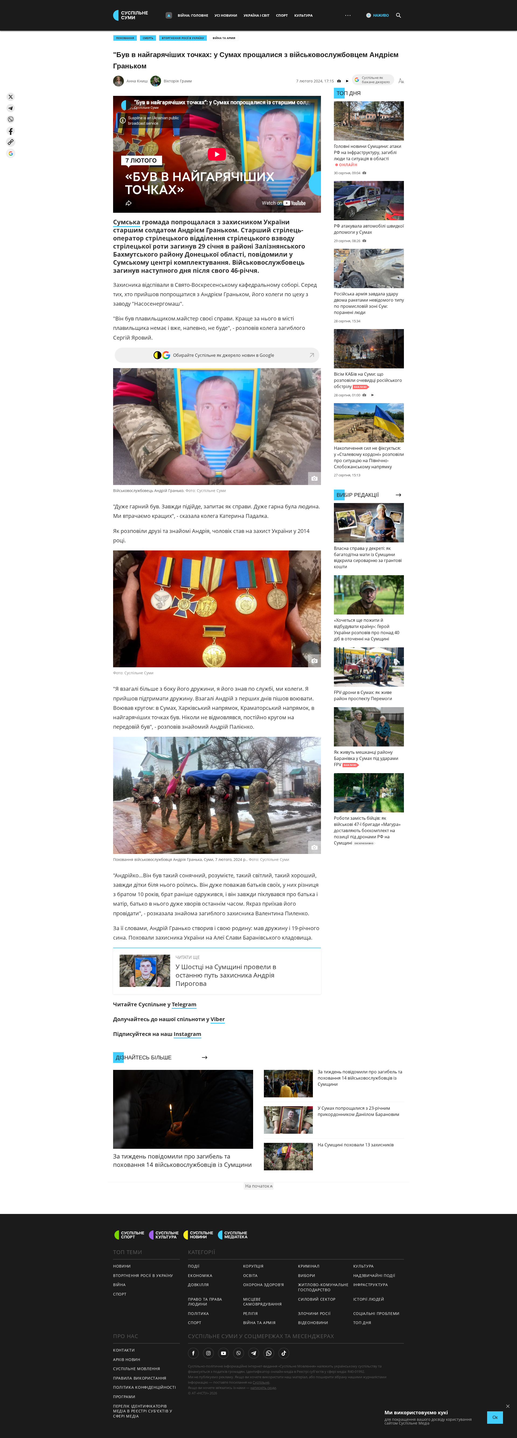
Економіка (200, 1275)
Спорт (282, 15)
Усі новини (226, 15)
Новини (122, 1266)
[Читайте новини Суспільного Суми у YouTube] (223, 1353)
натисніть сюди (263, 1387)
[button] (10, 97)
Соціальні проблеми (376, 1313)
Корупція (253, 1266)
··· (348, 15)
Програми (124, 1396)
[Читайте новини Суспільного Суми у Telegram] (253, 1353)
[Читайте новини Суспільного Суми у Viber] (238, 1353)
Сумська (126, 222)
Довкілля (198, 1284)
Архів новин (126, 1359)
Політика (198, 1313)
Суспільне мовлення (136, 1368)
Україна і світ (257, 15)
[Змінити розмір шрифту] (401, 81)
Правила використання (139, 1378)
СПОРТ (120, 1294)
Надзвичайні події (374, 1275)
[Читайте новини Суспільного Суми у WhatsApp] (268, 1353)
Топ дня (362, 1322)
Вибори (306, 1275)
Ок (495, 1417)
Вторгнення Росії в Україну (183, 38)
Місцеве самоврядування (262, 1302)
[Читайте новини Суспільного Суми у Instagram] (208, 1353)
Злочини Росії (314, 1313)
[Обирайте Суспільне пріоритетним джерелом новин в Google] (10, 153)
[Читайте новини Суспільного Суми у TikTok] (283, 1353)
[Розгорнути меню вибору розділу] (169, 15)
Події (194, 1266)
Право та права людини (205, 1302)
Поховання (125, 38)
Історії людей (368, 1299)
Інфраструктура (370, 1284)
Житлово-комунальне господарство (323, 1287)
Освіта (250, 1275)
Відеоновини (313, 1322)
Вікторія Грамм (178, 80)
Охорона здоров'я (263, 1284)
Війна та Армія (224, 38)
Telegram (184, 1004)
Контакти (124, 1350)
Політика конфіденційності (144, 1387)
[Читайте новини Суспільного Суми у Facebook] (193, 1353)
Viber (218, 1019)
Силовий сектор (317, 1299)
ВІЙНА (119, 1284)
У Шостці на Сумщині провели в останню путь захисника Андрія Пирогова (226, 975)
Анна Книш (137, 80)
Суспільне (261, 1382)
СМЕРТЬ (148, 38)
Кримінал (309, 1266)
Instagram (187, 1034)
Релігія (250, 1313)
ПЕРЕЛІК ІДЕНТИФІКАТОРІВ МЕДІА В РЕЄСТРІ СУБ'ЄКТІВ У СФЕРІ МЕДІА (142, 1411)
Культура (303, 15)
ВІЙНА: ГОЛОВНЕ (193, 15)
